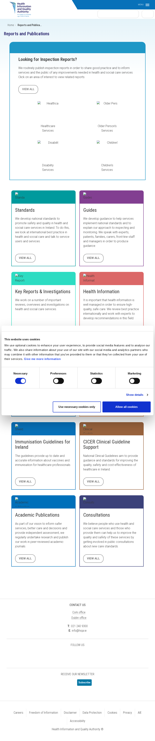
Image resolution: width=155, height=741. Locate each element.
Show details (134, 394)
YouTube (87, 655)
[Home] (22, 7)
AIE (140, 712)
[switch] (58, 381)
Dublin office (78, 618)
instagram (96, 655)
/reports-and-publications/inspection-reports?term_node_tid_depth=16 (48, 150)
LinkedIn (77, 655)
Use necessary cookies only (76, 406)
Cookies (112, 712)
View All (25, 258)
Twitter (58, 655)
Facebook (68, 655)
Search (147, 13)
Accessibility (77, 721)
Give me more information (42, 359)
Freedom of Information (43, 712)
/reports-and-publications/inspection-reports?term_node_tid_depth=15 (107, 111)
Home (11, 25)
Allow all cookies (126, 406)
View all (28, 89)
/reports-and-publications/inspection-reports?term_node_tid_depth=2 (107, 150)
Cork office (78, 612)
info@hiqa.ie (79, 630)
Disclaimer (70, 712)
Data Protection (92, 712)
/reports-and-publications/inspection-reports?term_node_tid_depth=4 (48, 111)
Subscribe (84, 682)
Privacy (127, 712)
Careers (18, 712)
